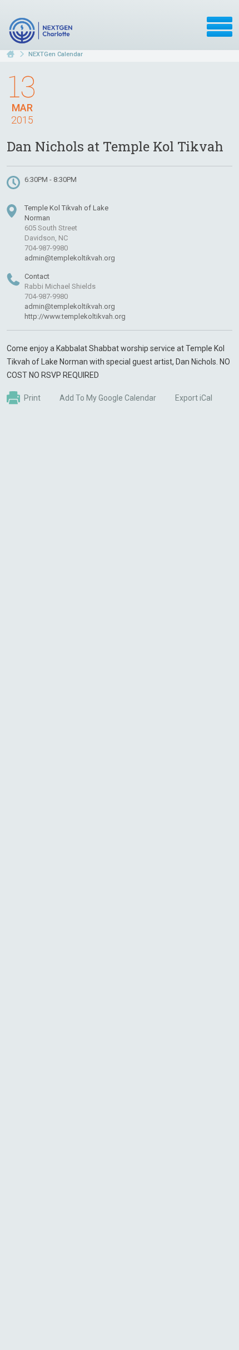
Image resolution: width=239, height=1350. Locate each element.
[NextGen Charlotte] (42, 31)
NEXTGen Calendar (55, 54)
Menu (219, 27)
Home (10, 54)
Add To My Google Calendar (107, 397)
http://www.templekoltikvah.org (75, 316)
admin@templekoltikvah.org (69, 258)
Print (32, 397)
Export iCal (193, 397)
